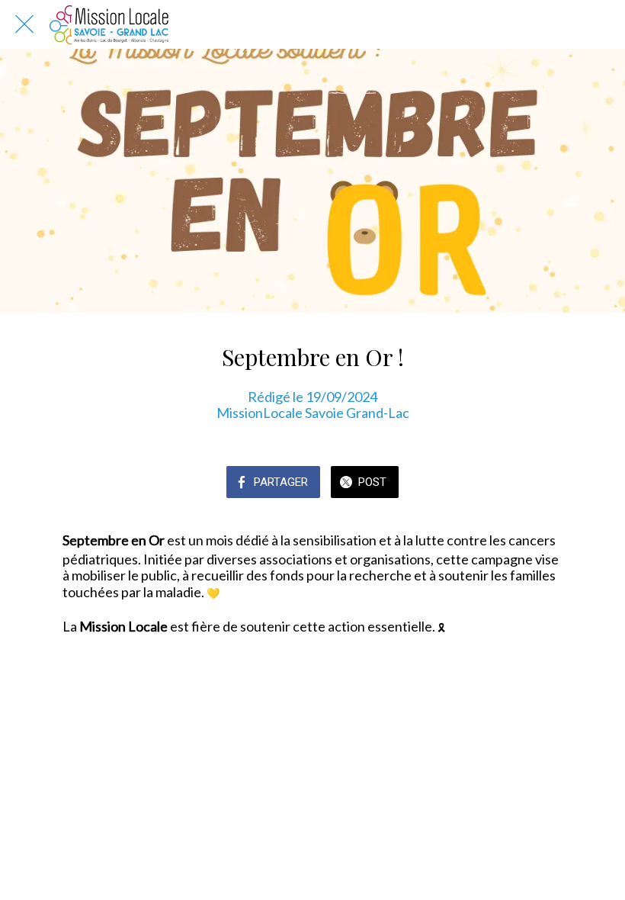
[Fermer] (24, 24)
